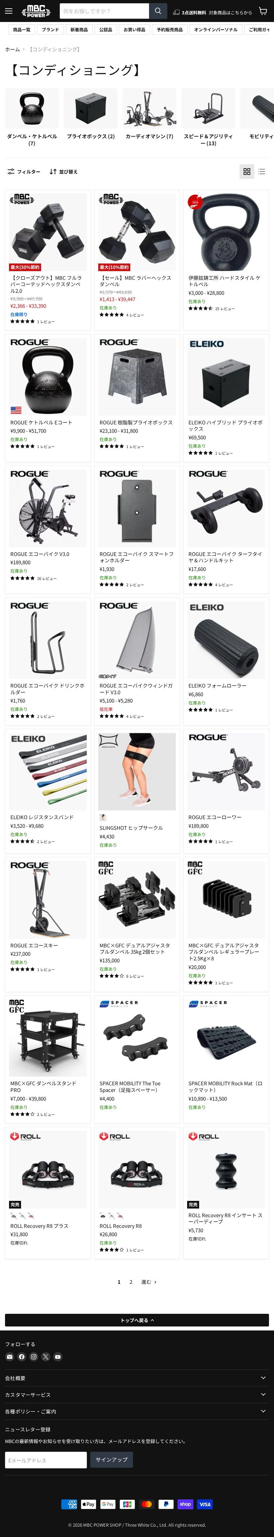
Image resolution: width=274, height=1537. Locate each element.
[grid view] (247, 171)
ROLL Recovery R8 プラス (39, 1225)
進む (146, 1281)
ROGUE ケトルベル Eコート (41, 422)
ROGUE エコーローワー (215, 816)
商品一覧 (21, 29)
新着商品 (79, 29)
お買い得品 (134, 29)
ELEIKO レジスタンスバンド (42, 816)
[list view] (261, 171)
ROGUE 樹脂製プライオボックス (136, 422)
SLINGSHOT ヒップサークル (131, 827)
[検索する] (158, 11)
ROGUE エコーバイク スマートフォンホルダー (137, 557)
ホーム (12, 49)
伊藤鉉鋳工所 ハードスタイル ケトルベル (224, 281)
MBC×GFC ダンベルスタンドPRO (43, 1086)
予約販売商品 (170, 29)
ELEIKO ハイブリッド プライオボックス (225, 425)
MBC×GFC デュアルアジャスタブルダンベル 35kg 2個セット (135, 948)
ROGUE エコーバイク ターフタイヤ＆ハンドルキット (225, 557)
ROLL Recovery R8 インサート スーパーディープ (225, 1218)
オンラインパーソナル (216, 29)
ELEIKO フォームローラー (217, 685)
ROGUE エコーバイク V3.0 (39, 553)
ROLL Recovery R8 (121, 1225)
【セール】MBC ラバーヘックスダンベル (135, 281)
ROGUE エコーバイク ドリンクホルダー (47, 689)
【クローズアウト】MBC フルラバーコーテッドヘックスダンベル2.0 (46, 284)
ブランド (50, 29)
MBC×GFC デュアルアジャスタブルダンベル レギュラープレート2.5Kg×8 (223, 952)
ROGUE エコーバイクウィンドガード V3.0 (136, 689)
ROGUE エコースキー (34, 945)
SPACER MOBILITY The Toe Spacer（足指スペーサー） (130, 1086)
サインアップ (112, 1459)
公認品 (105, 29)
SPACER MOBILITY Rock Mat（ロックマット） (225, 1086)
